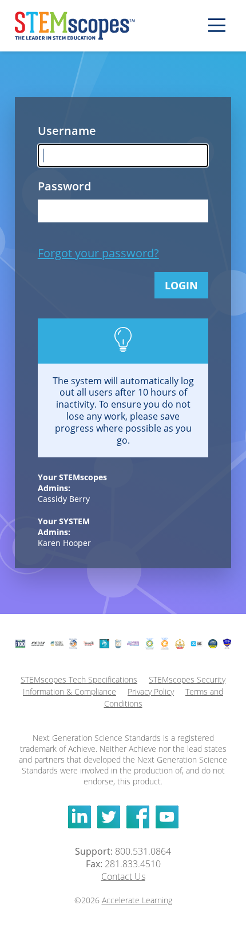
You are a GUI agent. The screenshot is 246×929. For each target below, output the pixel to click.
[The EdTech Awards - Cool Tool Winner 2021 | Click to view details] (164, 643)
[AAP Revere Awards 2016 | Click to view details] (57, 643)
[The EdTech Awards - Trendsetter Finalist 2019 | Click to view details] (149, 643)
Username (55, 130)
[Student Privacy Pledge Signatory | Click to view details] (197, 644)
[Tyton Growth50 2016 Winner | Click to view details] (118, 644)
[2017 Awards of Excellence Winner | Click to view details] (133, 643)
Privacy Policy (151, 691)
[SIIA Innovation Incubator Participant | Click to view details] (88, 644)
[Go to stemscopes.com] (89, 25)
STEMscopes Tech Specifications (79, 679)
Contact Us (123, 876)
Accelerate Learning (137, 900)
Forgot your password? (98, 253)
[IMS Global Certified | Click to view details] (73, 644)
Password (55, 186)
